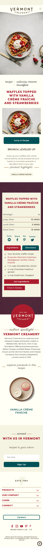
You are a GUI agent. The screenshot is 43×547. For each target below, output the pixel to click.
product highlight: (21, 167)
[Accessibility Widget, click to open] (39, 543)
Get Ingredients (21, 281)
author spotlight (21, 330)
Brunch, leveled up (21, 149)
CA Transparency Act (22, 538)
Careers (21, 517)
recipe (9, 81)
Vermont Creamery (21, 334)
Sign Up (21, 464)
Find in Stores (14, 288)
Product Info (21, 389)
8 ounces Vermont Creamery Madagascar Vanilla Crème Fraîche (22, 260)
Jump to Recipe (21, 140)
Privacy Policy (9, 538)
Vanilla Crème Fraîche (21, 174)
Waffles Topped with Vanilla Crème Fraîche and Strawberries (21, 97)
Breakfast (22, 85)
